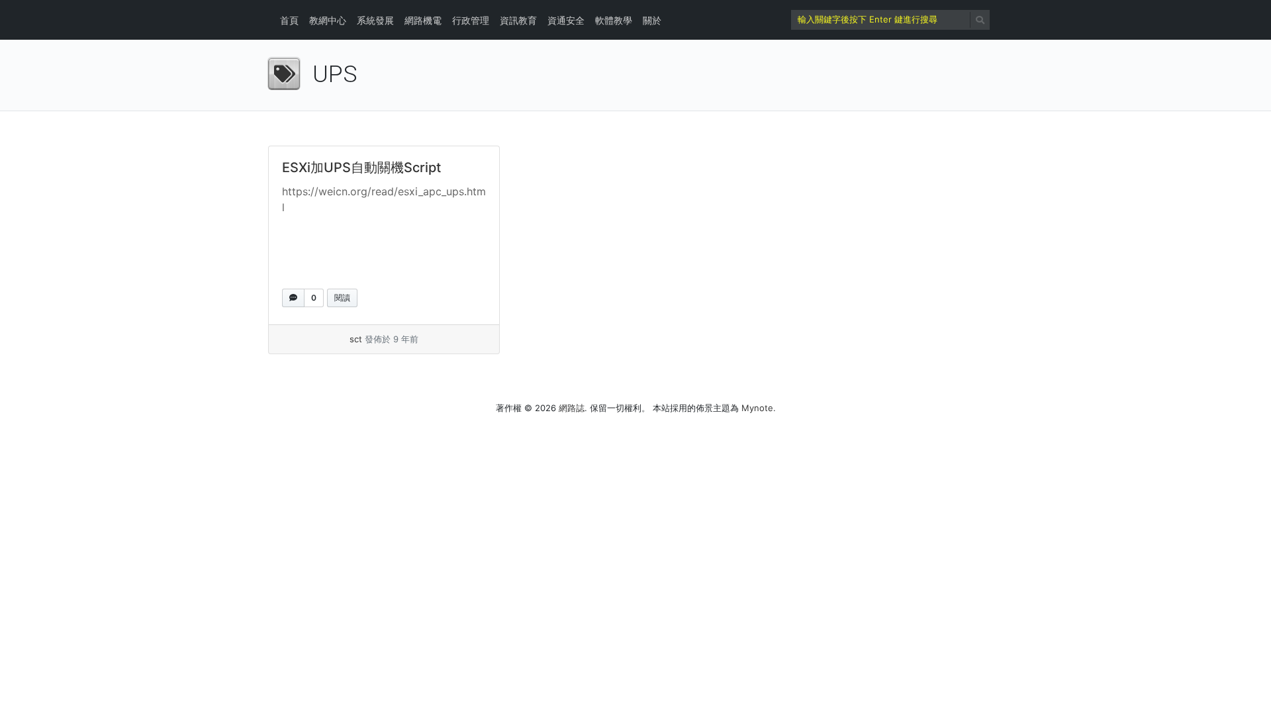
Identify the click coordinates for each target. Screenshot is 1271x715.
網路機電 (423, 20)
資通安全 (566, 20)
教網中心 (327, 20)
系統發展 (375, 20)
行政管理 (470, 20)
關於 (652, 20)
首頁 (289, 20)
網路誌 (572, 408)
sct (356, 339)
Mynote (757, 408)
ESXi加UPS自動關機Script (361, 167)
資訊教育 (518, 20)
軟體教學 (613, 20)
